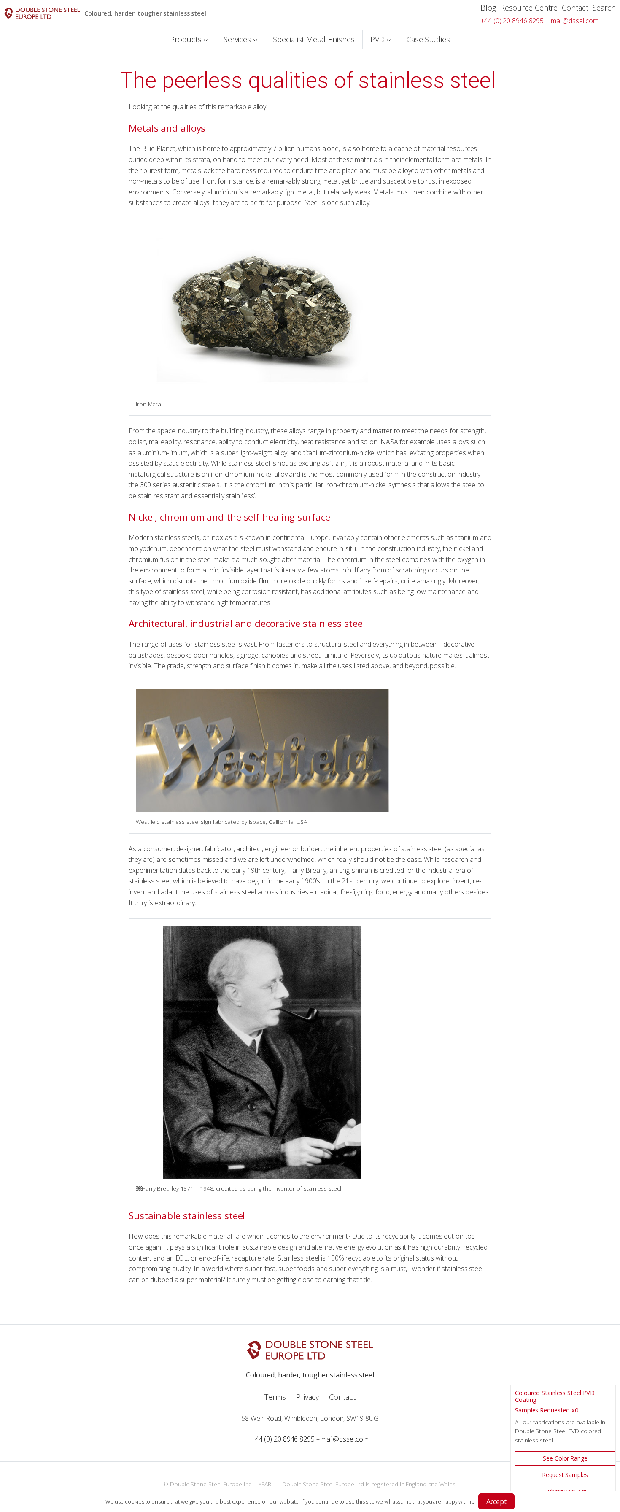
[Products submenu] (205, 39)
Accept (496, 1501)
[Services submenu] (255, 39)
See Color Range (565, 1458)
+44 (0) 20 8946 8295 (512, 20)
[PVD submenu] (388, 39)
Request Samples (565, 1475)
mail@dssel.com (574, 20)
